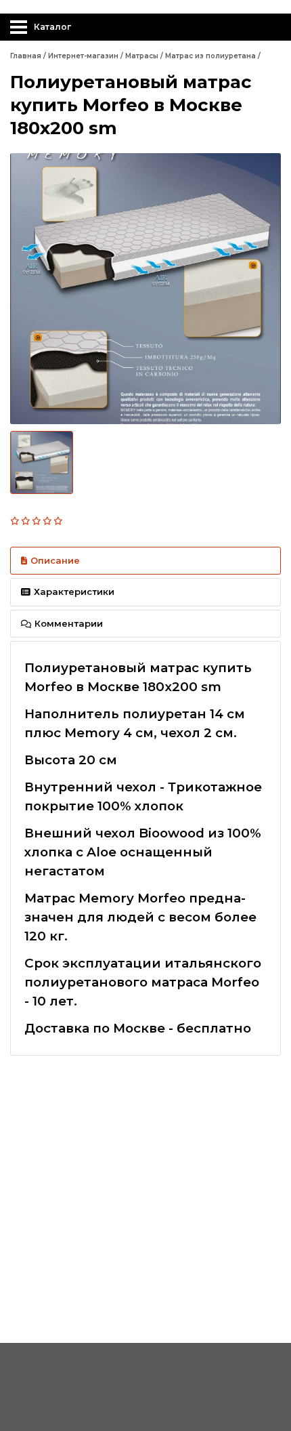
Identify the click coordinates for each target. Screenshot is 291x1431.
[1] (15, 521)
